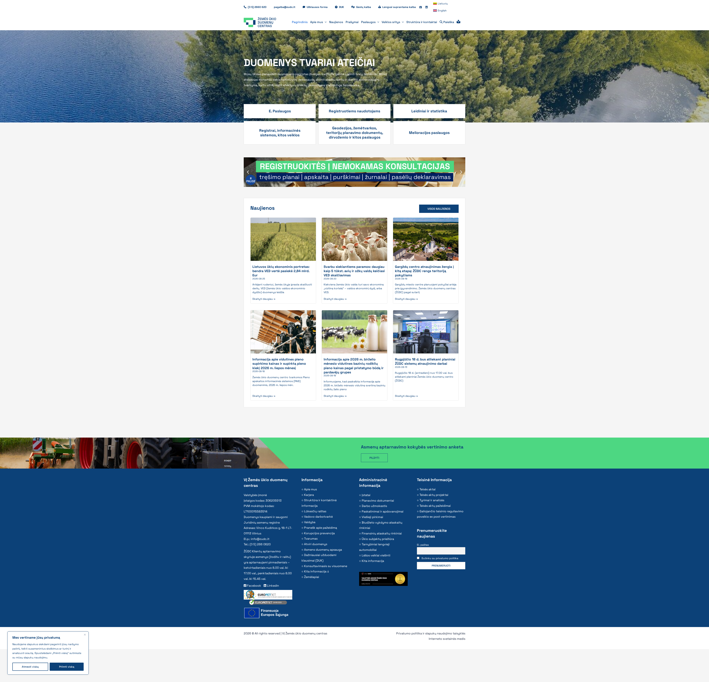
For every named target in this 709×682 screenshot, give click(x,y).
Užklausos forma (319, 7)
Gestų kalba (365, 7)
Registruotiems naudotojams (354, 111)
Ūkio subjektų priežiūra (378, 539)
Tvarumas (311, 539)
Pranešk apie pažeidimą (320, 528)
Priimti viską (66, 666)
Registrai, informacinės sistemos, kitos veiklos (279, 132)
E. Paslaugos (280, 111)
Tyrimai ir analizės (431, 500)
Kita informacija (373, 561)
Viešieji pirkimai (372, 517)
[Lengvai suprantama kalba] (458, 22)
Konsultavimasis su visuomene (325, 566)
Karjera (309, 495)
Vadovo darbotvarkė (318, 517)
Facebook (253, 586)
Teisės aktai (427, 489)
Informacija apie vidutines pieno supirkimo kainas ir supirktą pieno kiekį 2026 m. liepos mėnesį (279, 363)
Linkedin (272, 586)
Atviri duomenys (315, 544)
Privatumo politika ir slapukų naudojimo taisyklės (430, 633)
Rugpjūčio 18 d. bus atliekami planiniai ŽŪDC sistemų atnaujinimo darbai (425, 361)
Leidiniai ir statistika (429, 111)
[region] (48, 653)
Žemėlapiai (311, 577)
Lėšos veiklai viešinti (376, 555)
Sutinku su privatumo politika (440, 558)
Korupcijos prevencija (319, 533)
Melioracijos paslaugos (429, 132)
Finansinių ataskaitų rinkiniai (382, 533)
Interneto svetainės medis (447, 639)
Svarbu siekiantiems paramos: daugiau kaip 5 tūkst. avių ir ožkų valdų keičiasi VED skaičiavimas (354, 271)
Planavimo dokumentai (378, 501)
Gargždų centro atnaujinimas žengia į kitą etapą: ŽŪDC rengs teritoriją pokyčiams (424, 271)
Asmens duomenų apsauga (323, 550)
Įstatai (366, 495)
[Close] (85, 634)
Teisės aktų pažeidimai (435, 506)
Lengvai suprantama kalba (399, 7)
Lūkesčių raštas (315, 511)
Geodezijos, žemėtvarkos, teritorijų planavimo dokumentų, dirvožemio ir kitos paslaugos (354, 133)
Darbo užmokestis (374, 506)
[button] (325, 22)
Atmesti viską (30, 666)
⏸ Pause (250, 179)
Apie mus (310, 489)
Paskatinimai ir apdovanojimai (382, 511)
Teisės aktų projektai (433, 495)
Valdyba (309, 522)
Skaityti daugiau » (263, 299)
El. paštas (423, 544)
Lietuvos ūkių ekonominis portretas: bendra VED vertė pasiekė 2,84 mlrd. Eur (280, 271)
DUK (343, 7)
